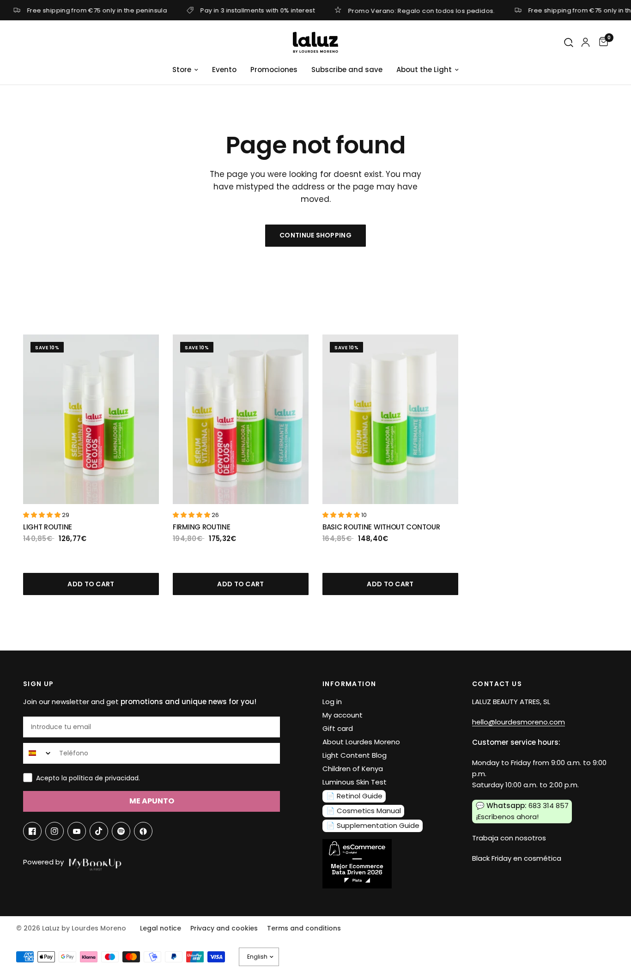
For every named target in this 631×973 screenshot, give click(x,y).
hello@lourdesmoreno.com (518, 722)
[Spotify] (121, 831)
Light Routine (47, 527)
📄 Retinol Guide (354, 796)
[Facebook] (32, 831)
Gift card (337, 728)
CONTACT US (497, 684)
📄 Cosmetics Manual (363, 810)
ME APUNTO (151, 801)
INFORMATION (349, 684)
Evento (224, 69)
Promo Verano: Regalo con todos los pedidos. (421, 10)
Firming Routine (202, 527)
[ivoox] (143, 831)
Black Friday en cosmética (516, 858)
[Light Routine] (91, 419)
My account (342, 715)
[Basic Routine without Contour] (390, 419)
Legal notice (160, 928)
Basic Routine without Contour (381, 527)
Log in (332, 701)
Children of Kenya (352, 768)
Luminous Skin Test (354, 782)
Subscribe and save (346, 69)
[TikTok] (99, 831)
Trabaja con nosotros (509, 838)
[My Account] (585, 42)
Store (181, 69)
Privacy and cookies (224, 928)
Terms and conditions (304, 928)
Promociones (273, 69)
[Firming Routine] (241, 419)
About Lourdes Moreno (361, 742)
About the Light (424, 69)
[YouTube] (76, 831)
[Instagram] (54, 831)
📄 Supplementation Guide (372, 825)
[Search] (569, 42)
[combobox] (39, 753)
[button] (42, 515)
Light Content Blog (354, 755)
